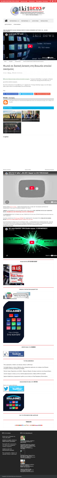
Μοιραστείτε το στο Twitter (27, 93)
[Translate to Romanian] (34, 425)
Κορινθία (15, 72)
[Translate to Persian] (30, 425)
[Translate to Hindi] (25, 425)
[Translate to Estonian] (22, 425)
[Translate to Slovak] (37, 425)
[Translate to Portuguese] (33, 425)
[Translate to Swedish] (38, 425)
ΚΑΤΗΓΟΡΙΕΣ (35, 21)
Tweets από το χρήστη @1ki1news (10, 385)
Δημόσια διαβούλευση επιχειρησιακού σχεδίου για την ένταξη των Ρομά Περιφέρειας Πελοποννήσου (26, 376)
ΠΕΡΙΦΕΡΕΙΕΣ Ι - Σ (25, 21)
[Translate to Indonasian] (26, 425)
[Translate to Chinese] (20, 425)
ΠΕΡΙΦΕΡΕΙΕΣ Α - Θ (14, 21)
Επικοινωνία (31, 1)
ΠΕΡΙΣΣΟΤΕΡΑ (44, 21)
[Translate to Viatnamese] (41, 425)
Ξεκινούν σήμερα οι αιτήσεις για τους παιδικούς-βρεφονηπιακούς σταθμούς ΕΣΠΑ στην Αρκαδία (25, 373)
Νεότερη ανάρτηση (7, 169)
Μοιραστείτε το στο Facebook (12, 93)
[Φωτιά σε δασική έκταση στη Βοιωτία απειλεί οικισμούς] (16, 79)
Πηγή (4, 90)
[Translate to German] (16, 425)
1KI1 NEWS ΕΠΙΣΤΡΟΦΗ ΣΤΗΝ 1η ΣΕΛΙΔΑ (10, 1)
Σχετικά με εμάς (24, 1)
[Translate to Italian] (27, 425)
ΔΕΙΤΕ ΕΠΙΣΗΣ (8, 24)
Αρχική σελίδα (28, 169)
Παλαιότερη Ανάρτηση (49, 169)
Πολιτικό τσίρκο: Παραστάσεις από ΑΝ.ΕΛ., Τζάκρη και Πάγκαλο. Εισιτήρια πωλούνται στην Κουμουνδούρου (27, 371)
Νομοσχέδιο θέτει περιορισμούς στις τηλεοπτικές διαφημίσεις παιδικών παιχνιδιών (9, 445)
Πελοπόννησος (19, 72)
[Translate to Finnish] (23, 425)
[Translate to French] (15, 425)
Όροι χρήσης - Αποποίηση (42, 1)
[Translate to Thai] (40, 425)
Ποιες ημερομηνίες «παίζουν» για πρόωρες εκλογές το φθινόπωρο (18, 364)
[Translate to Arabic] (19, 425)
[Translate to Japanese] (29, 425)
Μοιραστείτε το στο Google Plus (43, 93)
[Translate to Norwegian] (32, 425)
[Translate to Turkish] (18, 425)
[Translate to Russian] (36, 425)
